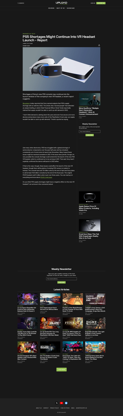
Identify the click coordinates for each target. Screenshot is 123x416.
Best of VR (61, 8)
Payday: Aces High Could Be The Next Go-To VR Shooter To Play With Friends (27, 333)
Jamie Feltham (28, 43)
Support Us (100, 3)
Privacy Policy (54, 408)
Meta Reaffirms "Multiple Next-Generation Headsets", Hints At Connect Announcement (89, 111)
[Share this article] (99, 45)
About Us (39, 408)
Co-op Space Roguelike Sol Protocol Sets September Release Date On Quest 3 (27, 309)
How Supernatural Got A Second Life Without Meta (49, 308)
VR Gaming (20, 306)
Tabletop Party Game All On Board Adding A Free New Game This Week (94, 357)
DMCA (72, 408)
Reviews (51, 8)
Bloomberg (26, 103)
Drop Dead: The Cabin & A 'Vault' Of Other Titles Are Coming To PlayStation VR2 (72, 357)
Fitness (42, 306)
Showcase (71, 8)
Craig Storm (43, 311)
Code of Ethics (65, 408)
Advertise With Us (81, 408)
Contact (46, 408)
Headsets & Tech (29, 33)
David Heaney (82, 116)
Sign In (93, 3)
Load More (61, 369)
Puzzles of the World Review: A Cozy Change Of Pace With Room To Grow (72, 309)
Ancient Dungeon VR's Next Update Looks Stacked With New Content (27, 357)
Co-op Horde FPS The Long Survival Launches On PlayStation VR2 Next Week (49, 333)
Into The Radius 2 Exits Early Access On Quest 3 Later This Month (49, 357)
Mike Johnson (21, 313)
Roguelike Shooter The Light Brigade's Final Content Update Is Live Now (94, 333)
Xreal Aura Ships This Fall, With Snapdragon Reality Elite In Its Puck (89, 236)
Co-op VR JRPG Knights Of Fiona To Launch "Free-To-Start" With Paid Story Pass (72, 333)
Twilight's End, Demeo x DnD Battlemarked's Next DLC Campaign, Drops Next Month (95, 309)
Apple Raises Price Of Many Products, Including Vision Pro (89, 208)
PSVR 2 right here (46, 177)
